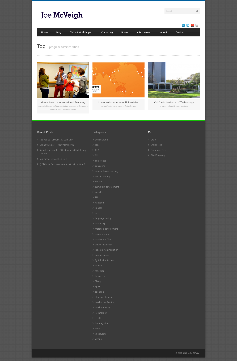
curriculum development (70, 106)
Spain (97, 286)
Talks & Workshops (80, 32)
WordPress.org (158, 155)
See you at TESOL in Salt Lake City (56, 139)
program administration (126, 106)
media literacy (102, 234)
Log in (153, 139)
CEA (97, 150)
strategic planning (103, 297)
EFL (96, 197)
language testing (103, 218)
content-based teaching (106, 171)
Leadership (100, 223)
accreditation (101, 139)
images (98, 207)
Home (44, 32)
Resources (143, 32)
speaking (99, 291)
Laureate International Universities (118, 102)
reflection (99, 270)
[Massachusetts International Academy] (63, 80)
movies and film (103, 239)
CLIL (97, 155)
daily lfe (99, 192)
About (163, 32)
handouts (99, 202)
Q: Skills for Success (104, 260)
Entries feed (156, 144)
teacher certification (104, 302)
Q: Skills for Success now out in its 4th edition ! (62, 164)
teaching (184, 106)
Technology (101, 312)
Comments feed (158, 150)
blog (97, 144)
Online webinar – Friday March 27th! (57, 144)
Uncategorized (102, 323)
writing (98, 339)
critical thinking (102, 176)
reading (98, 265)
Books (124, 32)
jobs (97, 213)
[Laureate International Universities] (118, 80)
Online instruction (103, 244)
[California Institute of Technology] (174, 80)
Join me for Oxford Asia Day (53, 159)
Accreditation (43, 106)
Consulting (106, 32)
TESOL (98, 318)
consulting (54, 106)
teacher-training (69, 109)
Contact (180, 32)
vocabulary (100, 333)
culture (98, 181)
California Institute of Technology (174, 102)
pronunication (102, 255)
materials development (106, 228)
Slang (98, 281)
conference (100, 160)
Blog (58, 32)
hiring (112, 106)
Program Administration (106, 249)
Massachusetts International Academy (63, 102)
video (97, 328)
